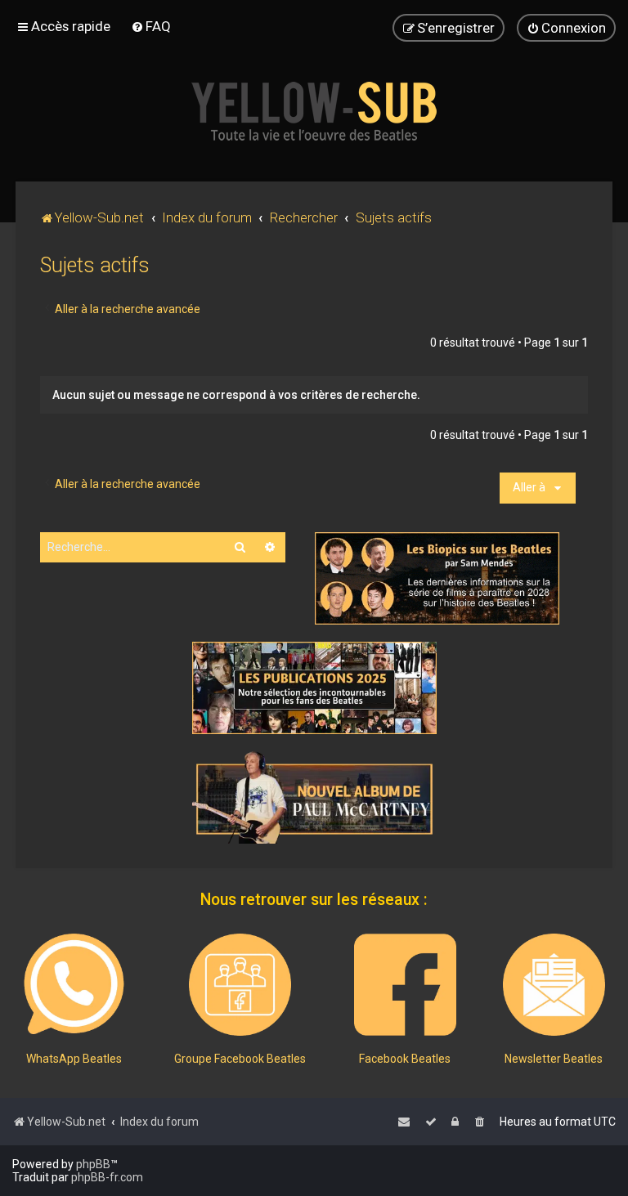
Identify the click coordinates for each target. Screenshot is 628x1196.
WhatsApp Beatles (74, 1058)
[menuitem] (151, 26)
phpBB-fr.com (107, 1177)
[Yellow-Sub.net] (314, 111)
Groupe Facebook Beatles (240, 1058)
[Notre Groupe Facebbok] (240, 985)
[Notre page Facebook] (405, 985)
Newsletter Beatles (554, 1058)
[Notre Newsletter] (554, 985)
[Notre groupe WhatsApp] (74, 985)
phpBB (93, 1164)
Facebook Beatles (405, 1058)
